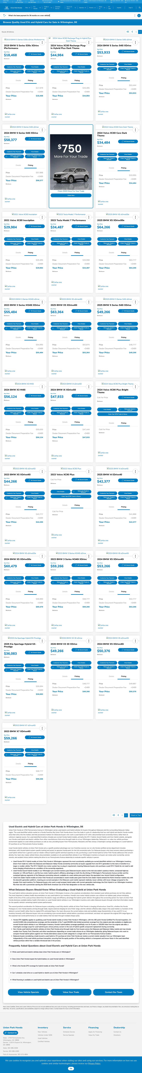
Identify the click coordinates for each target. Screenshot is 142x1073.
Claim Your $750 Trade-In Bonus (34, 71)
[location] (58, 1)
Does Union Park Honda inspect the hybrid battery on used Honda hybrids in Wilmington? (43, 959)
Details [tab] (18, 80)
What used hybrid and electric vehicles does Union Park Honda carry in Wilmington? (41, 952)
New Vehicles (42, 1032)
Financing (93, 1027)
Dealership (119, 1027)
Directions (117, 1035)
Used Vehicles (42, 1038)
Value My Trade (93, 1035)
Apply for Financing (95, 1032)
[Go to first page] (127, 32)
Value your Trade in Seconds (15, 71)
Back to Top (136, 815)
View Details (34, 67)
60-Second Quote (36, 54)
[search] (140, 7)
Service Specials (68, 1035)
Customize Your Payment (14, 67)
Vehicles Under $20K (45, 1035)
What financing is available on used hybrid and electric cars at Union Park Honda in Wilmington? (45, 980)
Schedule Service (69, 1032)
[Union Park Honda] (13, 7)
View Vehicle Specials (28, 992)
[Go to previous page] (132, 32)
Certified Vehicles (44, 1041)
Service (67, 1027)
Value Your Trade (71, 992)
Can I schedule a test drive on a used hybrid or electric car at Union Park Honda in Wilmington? (45, 973)
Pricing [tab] (30, 80)
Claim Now (71, 195)
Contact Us (12, 1033)
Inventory (43, 1027)
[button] (42, 42)
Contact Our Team (113, 992)
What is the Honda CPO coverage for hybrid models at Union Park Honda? (38, 966)
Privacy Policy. (94, 1063)
